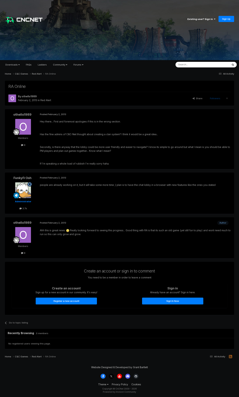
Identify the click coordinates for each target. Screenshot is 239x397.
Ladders (42, 64)
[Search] (233, 64)
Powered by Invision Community (119, 392)
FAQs (28, 64)
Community (59, 64)
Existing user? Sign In (200, 19)
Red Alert (45, 100)
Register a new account (66, 301)
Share (198, 98)
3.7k (24, 208)
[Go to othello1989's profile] (12, 98)
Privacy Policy (120, 384)
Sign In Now (172, 301)
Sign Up (226, 18)
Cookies (136, 384)
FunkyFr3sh (22, 178)
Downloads (11, 64)
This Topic (218, 64)
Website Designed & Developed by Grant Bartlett (119, 367)
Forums (77, 64)
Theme (102, 384)
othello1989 (29, 96)
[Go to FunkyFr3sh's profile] (23, 190)
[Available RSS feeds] (230, 356)
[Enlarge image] (67, 230)
